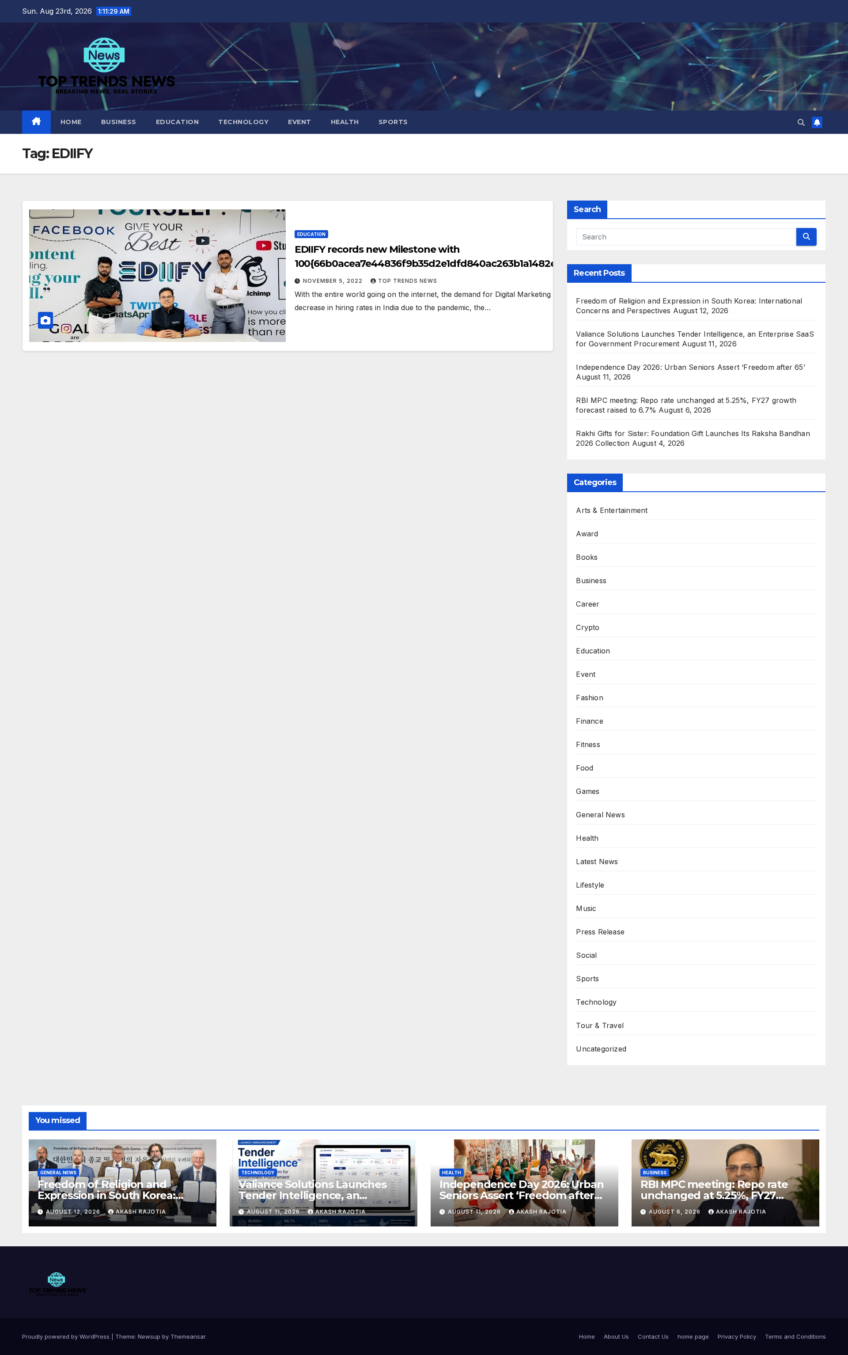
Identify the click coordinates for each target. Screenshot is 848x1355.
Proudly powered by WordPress (66, 1336)
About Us (616, 1336)
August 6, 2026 (675, 1211)
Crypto (587, 627)
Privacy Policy (737, 1336)
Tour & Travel (600, 1025)
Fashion (589, 697)
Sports (393, 122)
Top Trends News (407, 280)
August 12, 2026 (74, 1211)
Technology (243, 122)
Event (299, 122)
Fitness (588, 744)
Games (587, 791)
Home (71, 122)
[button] (801, 122)
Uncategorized (601, 1048)
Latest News (597, 861)
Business (118, 122)
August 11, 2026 (274, 1211)
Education (177, 122)
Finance (589, 721)
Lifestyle (590, 885)
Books (587, 557)
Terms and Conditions (795, 1336)
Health (345, 122)
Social (586, 955)
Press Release (600, 931)
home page (693, 1336)
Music (586, 908)
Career (587, 604)
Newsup (149, 1336)
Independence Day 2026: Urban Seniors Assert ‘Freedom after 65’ (690, 367)
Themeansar (187, 1336)
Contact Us (653, 1336)
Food (584, 767)
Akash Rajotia (141, 1211)
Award (587, 533)
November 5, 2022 (333, 280)
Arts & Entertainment (611, 510)
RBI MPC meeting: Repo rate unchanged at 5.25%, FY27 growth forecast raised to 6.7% (719, 1195)
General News (600, 814)
